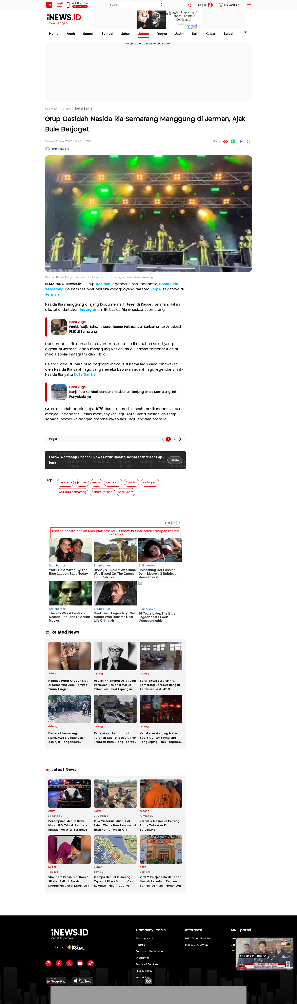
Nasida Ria (168, 284)
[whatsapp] (233, 141)
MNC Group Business (198, 939)
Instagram (89, 310)
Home (54, 34)
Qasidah (131, 482)
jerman (82, 482)
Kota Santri (84, 374)
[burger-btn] (248, 5)
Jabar (125, 34)
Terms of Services (147, 964)
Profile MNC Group (196, 945)
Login (202, 4)
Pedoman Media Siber (150, 951)
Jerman (52, 294)
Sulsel (228, 34)
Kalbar (210, 34)
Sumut (88, 34)
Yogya (162, 34)
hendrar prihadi (102, 492)
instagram (150, 482)
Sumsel (107, 34)
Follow (175, 460)
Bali (194, 34)
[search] (163, 5)
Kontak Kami (143, 977)
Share (216, 141)
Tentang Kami (144, 939)
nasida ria (65, 482)
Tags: (49, 480)
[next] (180, 439)
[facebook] (240, 141)
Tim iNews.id (60, 149)
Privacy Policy (144, 971)
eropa (96, 482)
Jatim (179, 34)
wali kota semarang (72, 492)
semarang (113, 482)
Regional (51, 108)
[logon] (49, 5)
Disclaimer (142, 958)
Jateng (143, 34)
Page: (53, 439)
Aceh (71, 34)
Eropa (156, 289)
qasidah (103, 284)
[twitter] (248, 141)
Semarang (54, 289)
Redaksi (140, 945)
